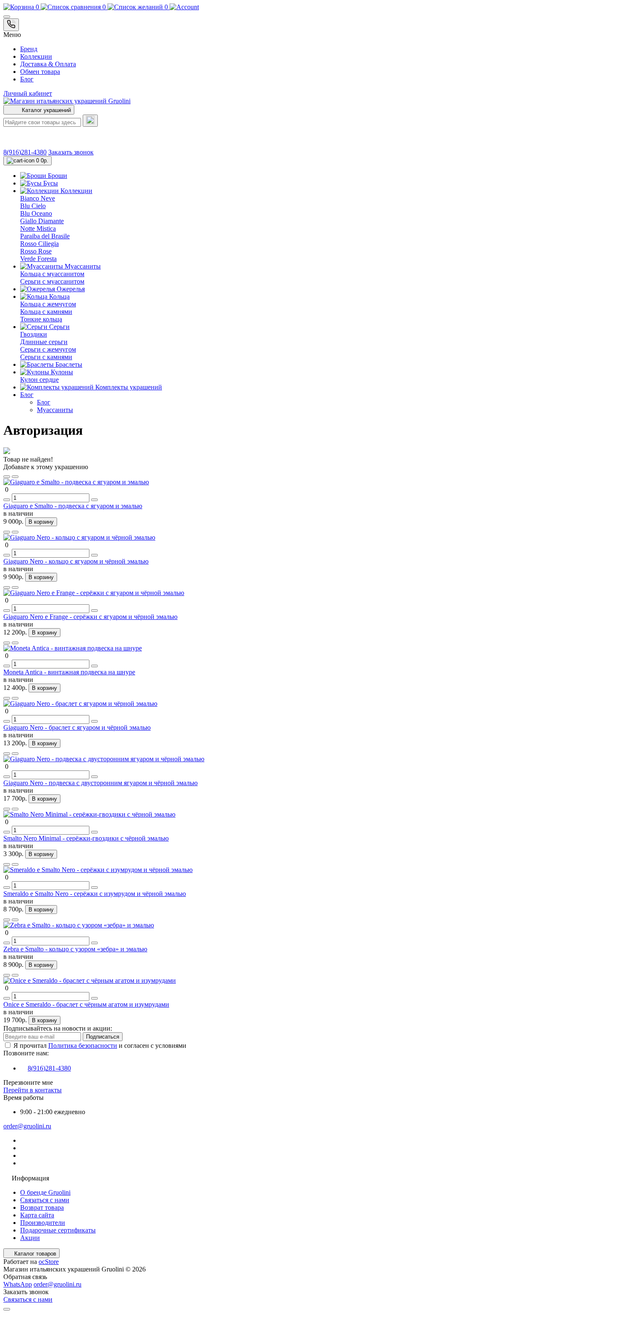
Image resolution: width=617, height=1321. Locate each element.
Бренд (28, 48)
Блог (27, 79)
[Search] (90, 121)
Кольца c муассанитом (52, 273)
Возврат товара (42, 1207)
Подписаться (102, 1037)
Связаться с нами (44, 1200)
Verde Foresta (38, 258)
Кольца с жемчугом (48, 304)
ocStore (49, 1261)
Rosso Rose (36, 251)
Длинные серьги (44, 341)
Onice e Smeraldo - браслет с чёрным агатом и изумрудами (86, 1004)
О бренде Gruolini (45, 1192)
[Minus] (6, 500)
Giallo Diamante (42, 221)
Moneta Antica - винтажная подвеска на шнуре (69, 672)
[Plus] (94, 500)
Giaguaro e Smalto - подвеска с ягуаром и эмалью (72, 505)
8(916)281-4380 (25, 152)
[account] (184, 6)
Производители (42, 1222)
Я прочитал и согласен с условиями (99, 1045)
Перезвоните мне (28, 1082)
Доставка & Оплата (48, 64)
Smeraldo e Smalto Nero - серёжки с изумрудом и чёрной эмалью (94, 893)
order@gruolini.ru (27, 1126)
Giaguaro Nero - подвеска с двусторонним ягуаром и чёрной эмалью (100, 782)
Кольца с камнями (46, 311)
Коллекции (36, 56)
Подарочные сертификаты (58, 1230)
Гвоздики (33, 334)
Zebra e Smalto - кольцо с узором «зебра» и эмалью (75, 949)
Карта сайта (37, 1215)
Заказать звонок (71, 152)
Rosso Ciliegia (39, 243)
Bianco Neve (37, 198)
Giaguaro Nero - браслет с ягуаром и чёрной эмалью (77, 727)
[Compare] (15, 476)
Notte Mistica (38, 228)
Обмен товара (40, 71)
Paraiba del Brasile (45, 236)
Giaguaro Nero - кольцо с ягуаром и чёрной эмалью (76, 561)
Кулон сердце (39, 379)
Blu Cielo (33, 205)
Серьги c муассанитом (52, 281)
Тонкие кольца (41, 319)
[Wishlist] (6, 476)
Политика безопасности (82, 1045)
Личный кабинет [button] (27, 93)
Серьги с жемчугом (48, 349)
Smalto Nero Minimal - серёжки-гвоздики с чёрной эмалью (86, 838)
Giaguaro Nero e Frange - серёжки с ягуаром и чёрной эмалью (90, 616)
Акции (30, 1237)
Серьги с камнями (46, 356)
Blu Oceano (36, 213)
